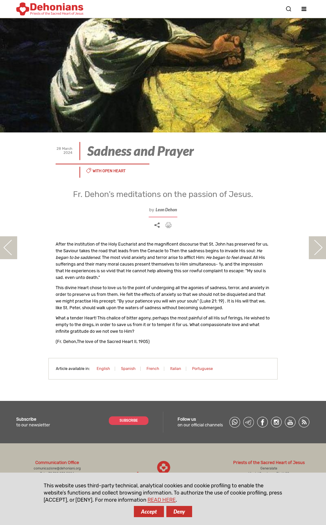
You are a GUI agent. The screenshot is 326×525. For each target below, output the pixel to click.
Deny (179, 511)
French (153, 368)
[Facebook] (262, 422)
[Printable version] (168, 225)
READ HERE (161, 500)
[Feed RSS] (304, 422)
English (103, 368)
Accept (149, 511)
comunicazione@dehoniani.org (57, 468)
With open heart (109, 171)
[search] (288, 9)
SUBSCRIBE (129, 421)
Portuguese (202, 368)
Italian (175, 368)
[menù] (304, 9)
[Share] (157, 225)
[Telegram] (248, 422)
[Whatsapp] (235, 422)
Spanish (128, 368)
